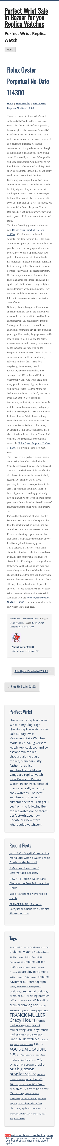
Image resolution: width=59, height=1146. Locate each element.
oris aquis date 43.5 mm (23, 1045)
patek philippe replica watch (29, 1137)
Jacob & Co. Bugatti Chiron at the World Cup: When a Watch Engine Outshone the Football (29, 857)
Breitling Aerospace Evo (39, 947)
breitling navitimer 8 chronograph (23, 977)
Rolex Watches (23, 103)
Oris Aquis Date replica (26, 1055)
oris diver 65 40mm (32, 1084)
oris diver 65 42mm (22, 1089)
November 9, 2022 (31, 618)
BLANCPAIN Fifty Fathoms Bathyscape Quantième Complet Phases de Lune (29, 908)
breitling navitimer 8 (34, 972)
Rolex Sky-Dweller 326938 (24, 686)
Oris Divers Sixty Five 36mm (21, 1114)
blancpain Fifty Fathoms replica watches (26, 765)
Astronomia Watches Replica (28, 1135)
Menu (10, 49)
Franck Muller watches (24, 1039)
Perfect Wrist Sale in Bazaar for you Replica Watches (26, 17)
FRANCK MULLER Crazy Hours (27, 1017)
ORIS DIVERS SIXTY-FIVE (37, 1109)
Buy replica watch (28, 808)
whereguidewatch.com (26, 824)
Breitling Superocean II (39, 1010)
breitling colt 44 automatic (26, 967)
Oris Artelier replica (28, 1060)
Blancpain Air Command (19, 947)
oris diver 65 (20, 1080)
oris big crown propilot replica (23, 1071)
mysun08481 (15, 618)
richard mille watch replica (26, 1142)
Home (10, 103)
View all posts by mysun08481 (25, 650)
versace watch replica (28, 745)
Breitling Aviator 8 (21, 952)
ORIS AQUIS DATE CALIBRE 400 (28, 1049)
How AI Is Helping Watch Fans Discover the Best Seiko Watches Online (29, 883)
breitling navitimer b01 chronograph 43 (25, 987)
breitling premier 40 (23, 991)
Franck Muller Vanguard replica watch (26, 772)
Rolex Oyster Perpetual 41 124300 (31, 671)
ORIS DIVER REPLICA (29, 1099)
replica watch (19, 1119)
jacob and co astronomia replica (29, 749)
